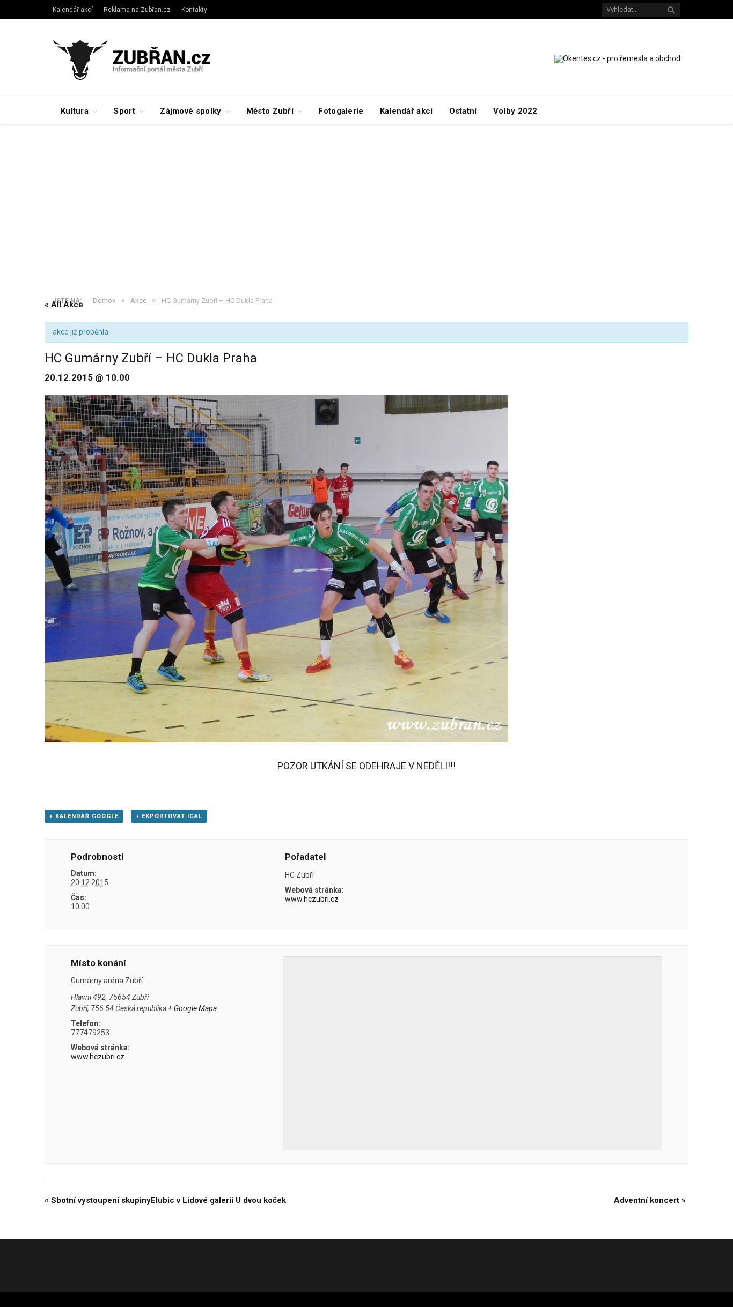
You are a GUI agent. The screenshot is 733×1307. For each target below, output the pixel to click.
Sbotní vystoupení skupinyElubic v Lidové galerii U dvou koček (165, 1200)
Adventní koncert (650, 1200)
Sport (124, 111)
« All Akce (64, 304)
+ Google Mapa (192, 1008)
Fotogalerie (340, 111)
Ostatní (463, 111)
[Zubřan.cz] (143, 58)
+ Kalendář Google (84, 816)
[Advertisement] (366, 205)
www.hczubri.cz (312, 899)
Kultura (75, 111)
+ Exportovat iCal (169, 816)
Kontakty (194, 9)
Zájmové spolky (190, 111)
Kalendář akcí (73, 9)
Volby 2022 (515, 111)
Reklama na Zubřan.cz (137, 9)
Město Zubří (270, 111)
